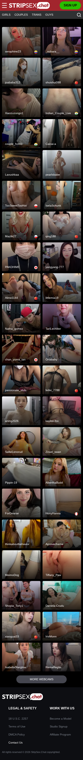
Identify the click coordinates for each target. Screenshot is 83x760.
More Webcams (41, 679)
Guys (49, 14)
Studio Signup (58, 726)
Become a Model (60, 718)
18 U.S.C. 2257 (18, 718)
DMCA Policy (16, 734)
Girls (6, 14)
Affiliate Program (60, 734)
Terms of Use (16, 726)
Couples (21, 14)
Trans (36, 14)
